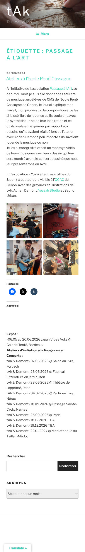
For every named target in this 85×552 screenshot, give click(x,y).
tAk (19, 11)
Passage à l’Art (61, 89)
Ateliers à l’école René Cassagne (38, 78)
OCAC (59, 180)
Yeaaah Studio (49, 190)
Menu (45, 33)
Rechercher (16, 456)
